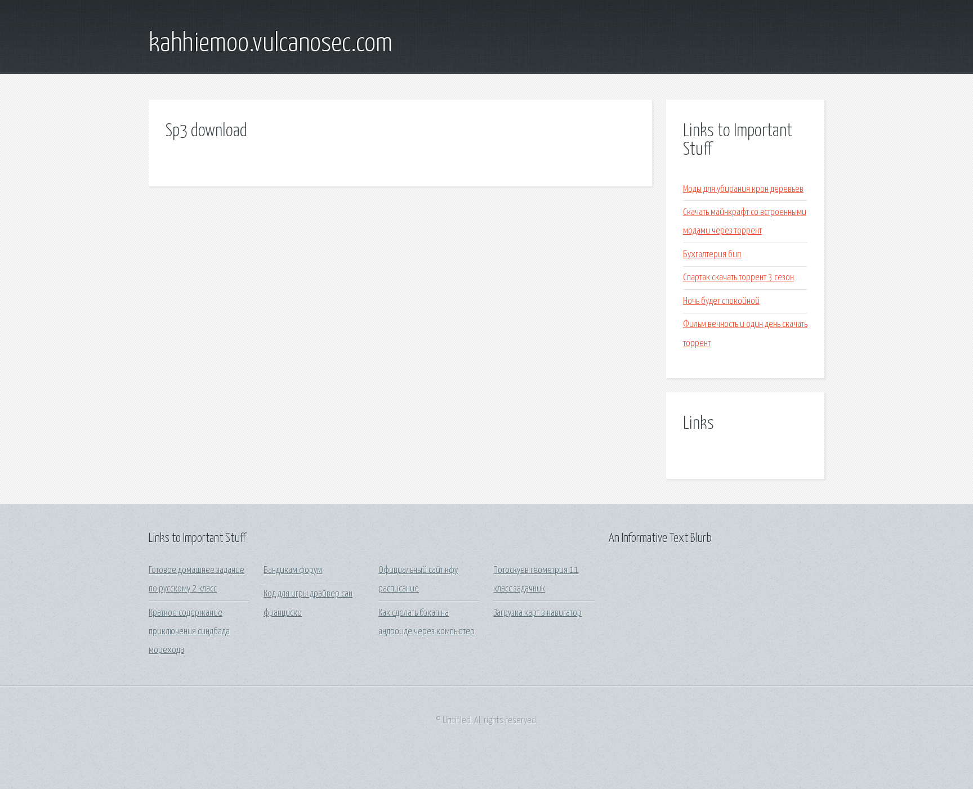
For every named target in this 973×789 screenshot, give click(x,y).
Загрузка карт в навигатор (537, 613)
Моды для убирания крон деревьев (743, 189)
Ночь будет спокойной (721, 301)
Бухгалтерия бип (712, 254)
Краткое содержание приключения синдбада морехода (189, 632)
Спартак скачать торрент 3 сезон (738, 278)
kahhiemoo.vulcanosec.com (270, 44)
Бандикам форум (293, 570)
